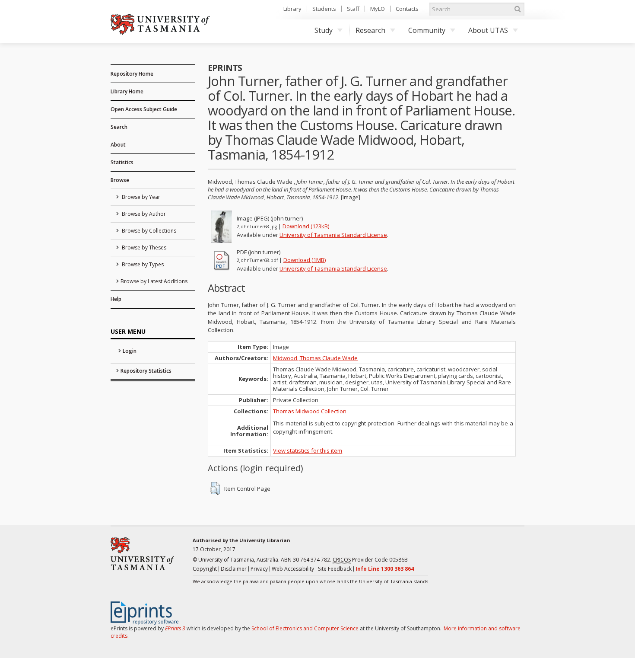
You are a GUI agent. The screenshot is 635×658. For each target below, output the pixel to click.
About (118, 144)
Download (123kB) (306, 226)
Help (116, 299)
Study (323, 30)
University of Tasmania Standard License (333, 235)
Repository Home (132, 73)
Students (324, 9)
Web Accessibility (293, 568)
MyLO (377, 9)
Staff (353, 9)
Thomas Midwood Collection (309, 411)
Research (370, 30)
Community (426, 30)
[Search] (517, 9)
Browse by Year (140, 197)
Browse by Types (142, 264)
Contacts (407, 9)
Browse (120, 180)
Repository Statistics (146, 370)
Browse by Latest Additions (154, 281)
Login (130, 351)
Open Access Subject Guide (144, 109)
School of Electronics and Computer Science (305, 628)
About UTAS (488, 30)
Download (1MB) (304, 260)
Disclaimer (234, 568)
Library (292, 9)
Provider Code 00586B (370, 559)
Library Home (127, 91)
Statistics (122, 162)
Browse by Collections (148, 230)
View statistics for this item (307, 450)
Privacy (259, 568)
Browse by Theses (143, 247)
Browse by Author (143, 213)
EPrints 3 (175, 628)
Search (119, 127)
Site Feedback (335, 568)
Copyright (205, 568)
